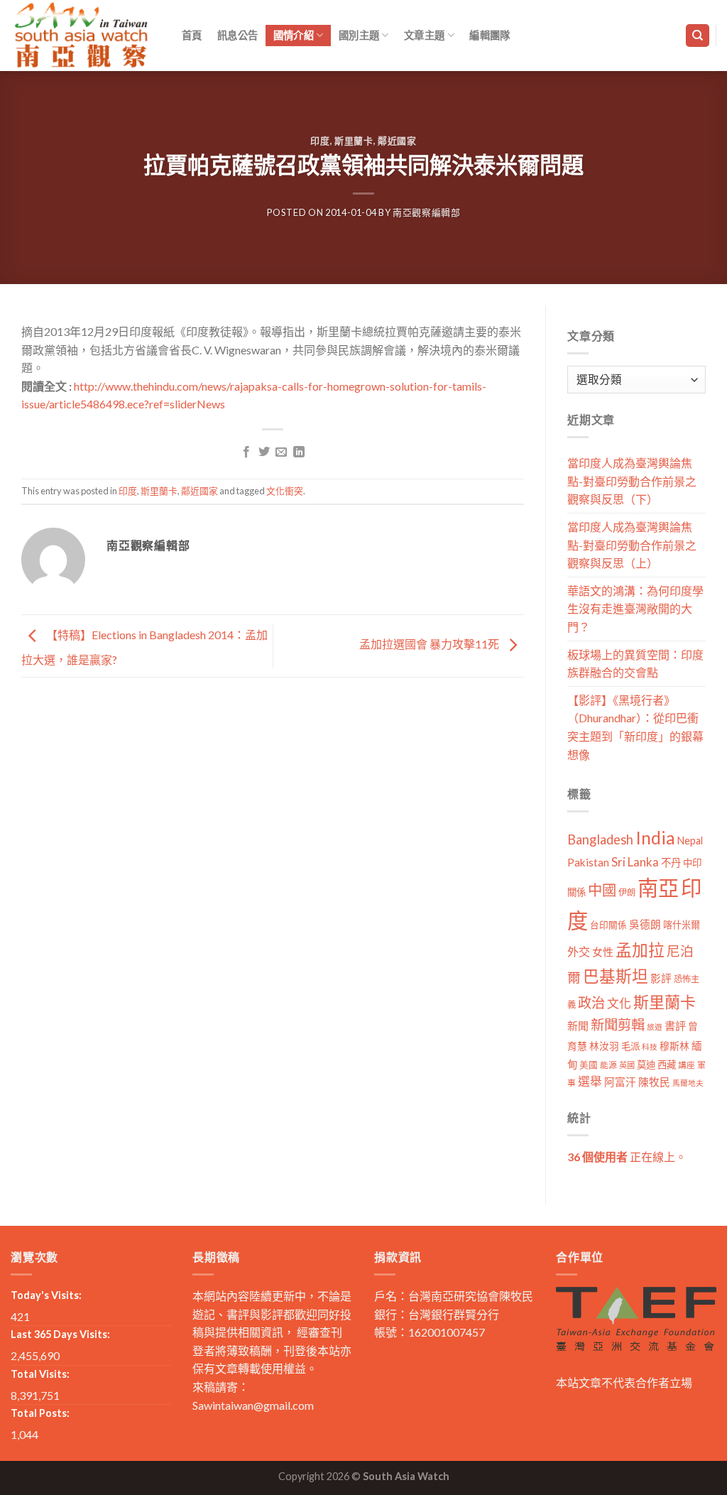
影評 (661, 978)
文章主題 (424, 35)
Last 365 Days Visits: (60, 1334)
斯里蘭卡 (353, 140)
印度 (319, 140)
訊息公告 (237, 35)
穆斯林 (674, 1046)
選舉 (590, 1081)
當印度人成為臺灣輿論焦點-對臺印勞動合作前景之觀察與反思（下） (631, 481)
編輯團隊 (489, 35)
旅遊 (654, 1026)
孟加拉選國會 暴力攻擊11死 (430, 644)
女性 (602, 951)
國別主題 (359, 35)
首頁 (192, 35)
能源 (608, 1065)
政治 (591, 1002)
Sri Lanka (635, 861)
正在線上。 (627, 1156)
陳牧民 (654, 1082)
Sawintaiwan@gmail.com (253, 1405)
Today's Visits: (46, 1295)
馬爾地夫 (688, 1082)
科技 (649, 1046)
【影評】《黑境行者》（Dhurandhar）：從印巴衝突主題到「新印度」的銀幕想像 (635, 727)
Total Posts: (40, 1413)
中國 (602, 889)
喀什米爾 (681, 924)
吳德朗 (645, 924)
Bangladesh (600, 839)
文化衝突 (284, 490)
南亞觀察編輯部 (427, 212)
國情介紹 (293, 35)
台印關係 (608, 925)
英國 (627, 1065)
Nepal (690, 841)
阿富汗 (620, 1082)
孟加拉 (640, 949)
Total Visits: (40, 1374)
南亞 (658, 887)
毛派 (630, 1046)
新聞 (578, 1025)
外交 (578, 951)
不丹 (671, 863)
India (655, 837)
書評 (675, 1025)
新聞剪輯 (618, 1024)
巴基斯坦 (615, 976)
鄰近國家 (397, 140)
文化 (619, 1003)
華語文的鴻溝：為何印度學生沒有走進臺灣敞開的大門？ (635, 609)
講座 (686, 1065)
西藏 (666, 1064)
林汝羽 (604, 1046)
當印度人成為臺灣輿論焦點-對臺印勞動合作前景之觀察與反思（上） (631, 545)
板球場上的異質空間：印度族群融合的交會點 (635, 664)
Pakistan (588, 862)
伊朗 (626, 892)
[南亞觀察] (82, 35)
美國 (588, 1065)
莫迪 (646, 1064)
